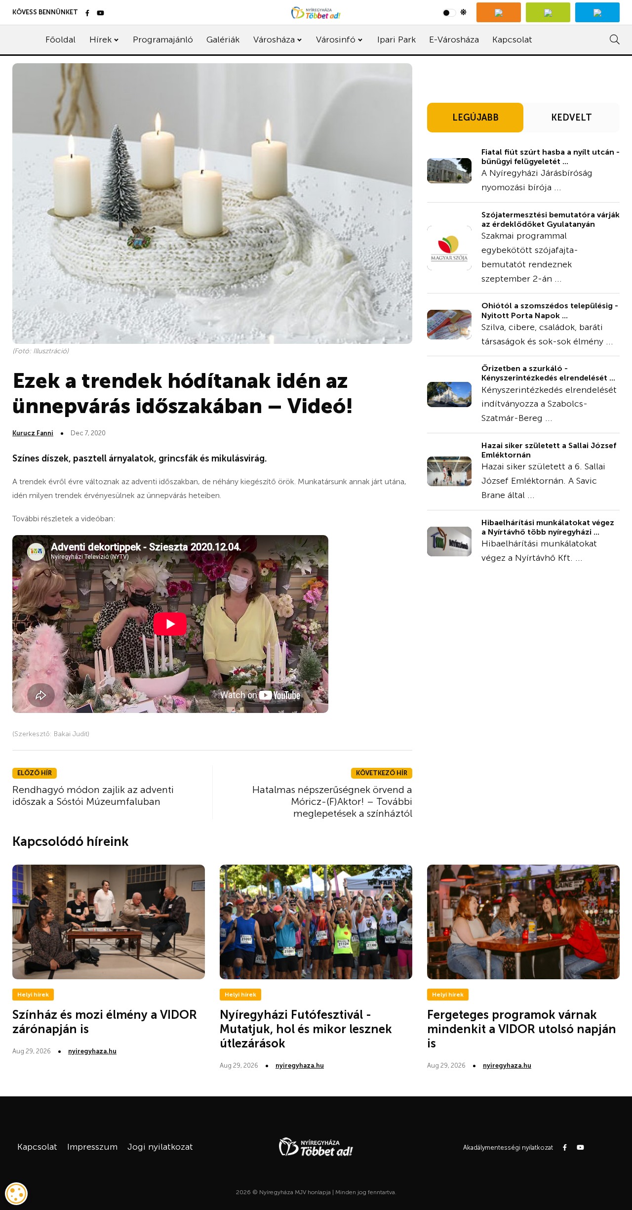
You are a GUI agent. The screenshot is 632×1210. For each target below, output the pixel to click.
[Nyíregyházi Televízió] (498, 12)
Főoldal (60, 39)
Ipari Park (396, 39)
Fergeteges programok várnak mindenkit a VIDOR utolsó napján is (521, 1028)
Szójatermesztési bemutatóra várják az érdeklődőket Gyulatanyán (550, 219)
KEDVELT (571, 117)
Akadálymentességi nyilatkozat (508, 1147)
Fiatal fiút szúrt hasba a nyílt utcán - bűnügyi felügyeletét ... (550, 156)
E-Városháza (454, 39)
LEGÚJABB (475, 117)
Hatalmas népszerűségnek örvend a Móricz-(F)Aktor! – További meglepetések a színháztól (332, 801)
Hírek (100, 39)
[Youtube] (100, 13)
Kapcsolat (512, 39)
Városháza (274, 39)
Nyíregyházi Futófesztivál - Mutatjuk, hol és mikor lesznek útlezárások (306, 1028)
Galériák (222, 39)
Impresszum (92, 1146)
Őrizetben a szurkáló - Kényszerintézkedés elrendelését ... (548, 373)
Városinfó (336, 39)
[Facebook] (87, 13)
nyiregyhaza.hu (92, 1051)
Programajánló (163, 39)
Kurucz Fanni (32, 433)
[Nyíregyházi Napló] (548, 12)
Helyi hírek (33, 994)
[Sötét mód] (454, 12)
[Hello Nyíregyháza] (597, 12)
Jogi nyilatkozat (160, 1146)
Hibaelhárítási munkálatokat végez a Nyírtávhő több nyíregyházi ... (547, 527)
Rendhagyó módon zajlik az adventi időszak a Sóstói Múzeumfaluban (93, 795)
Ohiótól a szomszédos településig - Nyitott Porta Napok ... (549, 310)
